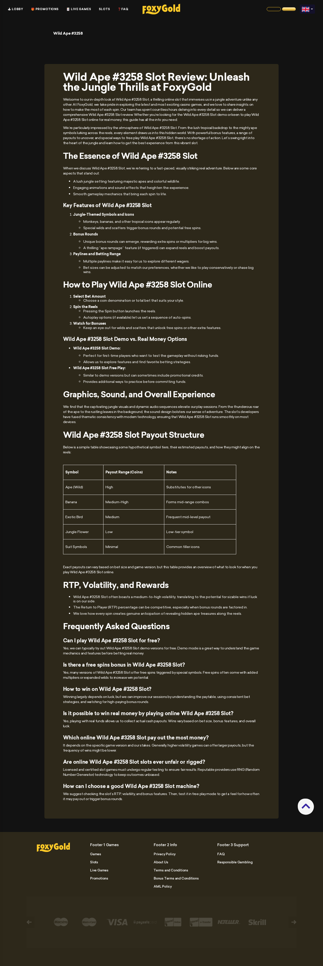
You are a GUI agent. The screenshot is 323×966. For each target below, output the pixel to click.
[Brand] (274, 9)
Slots (104, 9)
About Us (161, 862)
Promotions (99, 878)
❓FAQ (123, 9)
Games (95, 854)
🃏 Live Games (78, 9)
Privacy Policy (165, 854)
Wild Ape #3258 (68, 33)
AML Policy (163, 886)
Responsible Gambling (235, 862)
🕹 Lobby (15, 9)
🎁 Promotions (45, 9)
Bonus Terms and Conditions (176, 878)
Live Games (99, 870)
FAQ (220, 854)
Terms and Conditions (171, 870)
